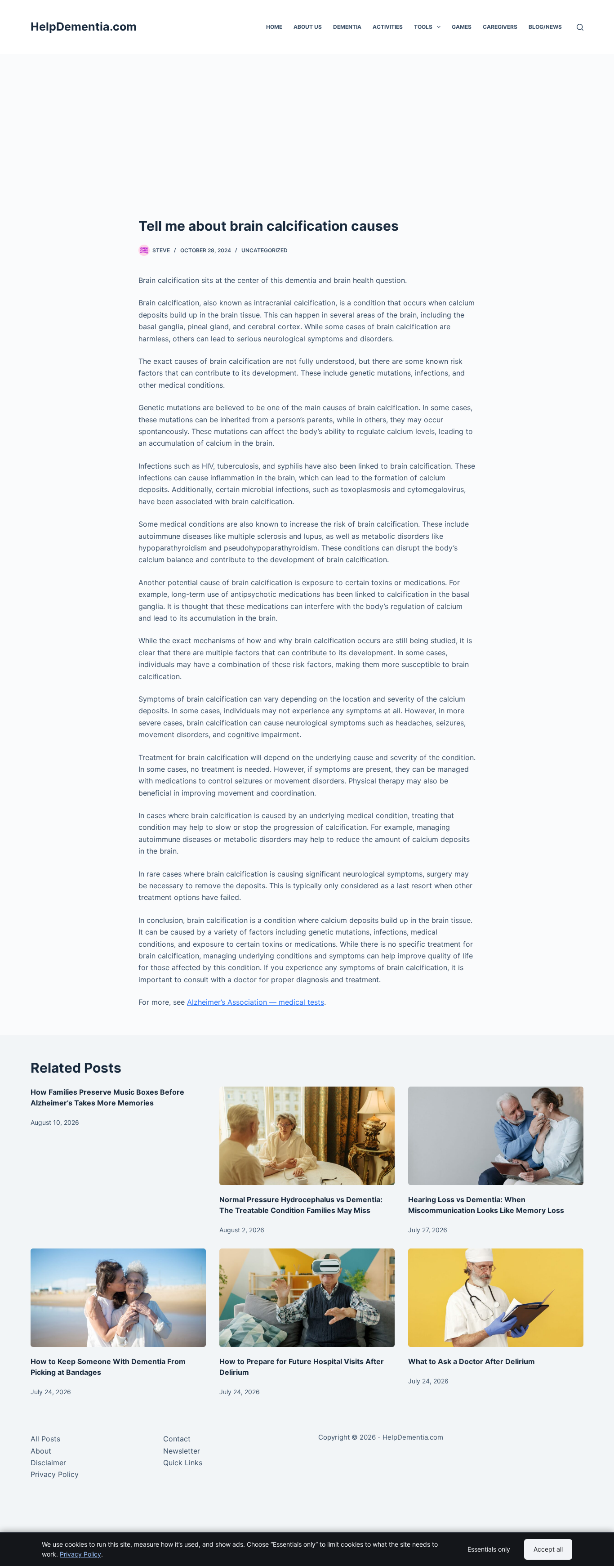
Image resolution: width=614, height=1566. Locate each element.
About (41, 1450)
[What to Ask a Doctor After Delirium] (495, 1297)
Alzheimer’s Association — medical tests (255, 1002)
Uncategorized (264, 250)
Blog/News (545, 26)
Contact (177, 1438)
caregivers (500, 26)
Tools (423, 26)
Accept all (548, 1549)
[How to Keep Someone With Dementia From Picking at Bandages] (118, 1297)
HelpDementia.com (84, 26)
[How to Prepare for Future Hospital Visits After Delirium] (307, 1297)
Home (274, 26)
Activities (388, 26)
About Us (308, 26)
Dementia (347, 26)
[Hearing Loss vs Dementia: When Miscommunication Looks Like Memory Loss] (495, 1136)
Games (462, 26)
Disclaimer (48, 1462)
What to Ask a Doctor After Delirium (471, 1361)
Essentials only (488, 1549)
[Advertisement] (307, 148)
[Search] (580, 27)
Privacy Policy (55, 1474)
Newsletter (181, 1450)
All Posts (45, 1438)
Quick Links (182, 1462)
